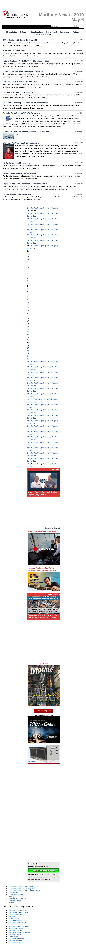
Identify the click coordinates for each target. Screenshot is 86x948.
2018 (28, 361)
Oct (28, 216)
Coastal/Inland (37, 32)
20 (28, 329)
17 (28, 321)
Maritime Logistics (15, 930)
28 (28, 351)
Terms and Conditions (16, 895)
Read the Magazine (44, 711)
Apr (41, 208)
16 (28, 318)
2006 (28, 426)
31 (28, 359)
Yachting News (14, 918)
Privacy (11, 897)
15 (28, 316)
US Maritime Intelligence (17, 938)
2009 (28, 410)
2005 (28, 431)
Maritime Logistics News (17, 910)
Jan (32, 208)
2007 (28, 421)
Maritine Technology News (18, 912)
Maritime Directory (15, 940)
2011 (28, 399)
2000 (28, 458)
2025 (28, 213)
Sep (56, 213)
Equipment (64, 32)
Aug (53, 208)
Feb (35, 208)
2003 (28, 442)
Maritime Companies (16, 942)
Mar (38, 208)
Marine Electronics (15, 920)
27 (28, 348)
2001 (28, 453)
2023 (28, 224)
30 (28, 356)
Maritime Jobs (14, 916)
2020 (28, 240)
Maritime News (14, 893)
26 (28, 345)
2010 (28, 404)
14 (28, 313)
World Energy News (16, 914)
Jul (51, 208)
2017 (28, 367)
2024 (28, 219)
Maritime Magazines (16, 934)
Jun (48, 208)
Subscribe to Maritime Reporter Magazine (23, 887)
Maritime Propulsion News (18, 922)
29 (28, 353)
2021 (28, 235)
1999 (28, 464)
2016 (28, 372)
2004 (28, 437)
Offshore (24, 32)
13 (28, 310)
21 (28, 332)
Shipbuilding (11, 32)
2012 (28, 394)
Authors (11, 903)
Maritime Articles (15, 901)
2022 (28, 229)
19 (28, 326)
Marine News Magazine (17, 928)
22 (28, 334)
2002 (28, 447)
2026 (28, 208)
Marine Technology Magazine (19, 932)
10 (28, 302)
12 (28, 307)
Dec (34, 216)
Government (51, 32)
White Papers (13, 936)
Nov (31, 216)
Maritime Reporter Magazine (19, 926)
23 (28, 337)
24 (28, 340)
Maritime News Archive (17, 899)
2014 (28, 383)
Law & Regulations (43, 34)
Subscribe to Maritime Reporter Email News (24, 891)
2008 (28, 415)
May (44, 208)
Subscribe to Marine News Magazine (22, 889)
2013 (28, 388)
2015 (28, 377)
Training (76, 32)
